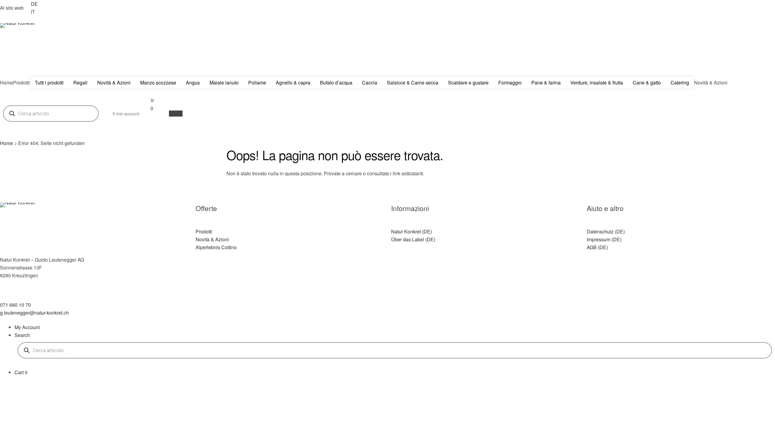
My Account (27, 327)
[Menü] (176, 114)
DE (34, 3)
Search (22, 335)
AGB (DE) (597, 247)
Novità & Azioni (212, 239)
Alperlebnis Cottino (216, 247)
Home (6, 143)
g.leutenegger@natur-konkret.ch (34, 312)
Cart (21, 372)
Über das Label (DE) (413, 239)
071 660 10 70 (15, 304)
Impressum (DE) (604, 239)
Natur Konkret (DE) (411, 231)
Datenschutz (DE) (606, 231)
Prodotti (204, 231)
